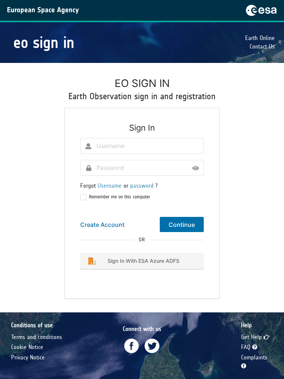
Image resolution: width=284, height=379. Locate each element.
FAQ (246, 347)
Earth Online (260, 37)
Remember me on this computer (119, 197)
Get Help (252, 337)
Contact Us (262, 46)
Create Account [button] (102, 224)
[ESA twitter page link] (152, 346)
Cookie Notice (27, 347)
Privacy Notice (28, 357)
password (142, 185)
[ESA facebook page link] (131, 346)
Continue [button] (182, 224)
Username (111, 185)
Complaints (254, 357)
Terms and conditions (36, 337)
